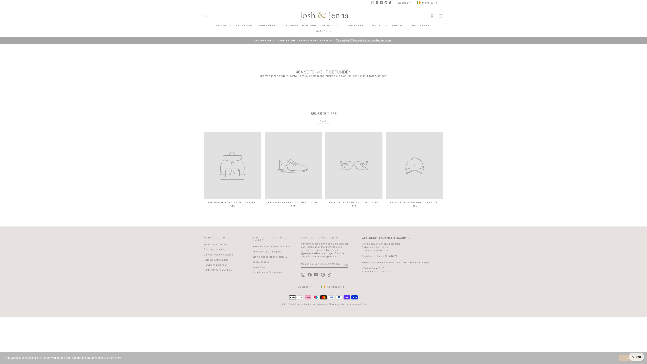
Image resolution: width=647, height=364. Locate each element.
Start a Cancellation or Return (269, 256)
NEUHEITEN (244, 25)
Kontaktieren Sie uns (215, 244)
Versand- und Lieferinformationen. (272, 246)
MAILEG (378, 25)
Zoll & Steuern (260, 262)
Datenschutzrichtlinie (216, 260)
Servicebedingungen (215, 265)
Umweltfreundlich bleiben (218, 254)
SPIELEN (398, 25)
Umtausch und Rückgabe (266, 251)
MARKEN (322, 31)
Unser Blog (258, 267)
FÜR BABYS (356, 25)
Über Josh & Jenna (214, 249)
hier (343, 76)
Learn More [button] (114, 357)
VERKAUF (221, 25)
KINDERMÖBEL (268, 25)
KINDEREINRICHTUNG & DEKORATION (313, 25)
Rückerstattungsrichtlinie (218, 270)
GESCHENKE (421, 25)
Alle (323, 120)
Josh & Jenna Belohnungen (267, 272)
